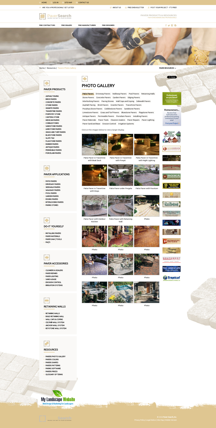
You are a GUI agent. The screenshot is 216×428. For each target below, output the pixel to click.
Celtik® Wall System (55, 322)
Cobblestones (52, 123)
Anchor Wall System (55, 325)
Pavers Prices (52, 371)
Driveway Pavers (53, 184)
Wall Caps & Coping (54, 319)
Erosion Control (53, 282)
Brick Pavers (51, 99)
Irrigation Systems (54, 285)
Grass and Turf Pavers (56, 132)
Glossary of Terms (54, 374)
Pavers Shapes (52, 362)
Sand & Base (51, 279)
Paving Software (53, 368)
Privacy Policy (139, 420)
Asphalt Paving (52, 96)
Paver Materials (53, 236)
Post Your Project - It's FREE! (164, 7)
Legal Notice (151, 420)
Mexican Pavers (52, 120)
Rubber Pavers (52, 144)
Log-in (55, 2)
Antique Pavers (52, 147)
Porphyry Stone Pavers (92, 109)
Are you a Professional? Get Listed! (58, 7)
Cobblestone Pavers (113, 109)
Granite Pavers (52, 108)
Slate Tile (50, 138)
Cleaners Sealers (118, 120)
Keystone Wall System (56, 328)
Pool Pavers (51, 193)
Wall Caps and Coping (125, 101)
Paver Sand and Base (91, 124)
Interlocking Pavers (55, 202)
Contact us (83, 2)
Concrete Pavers (53, 102)
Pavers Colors (52, 359)
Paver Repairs (51, 273)
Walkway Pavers (53, 190)
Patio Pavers (51, 181)
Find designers (108, 25)
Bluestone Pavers (54, 135)
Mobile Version (171, 420)
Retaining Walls (53, 313)
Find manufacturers (87, 25)
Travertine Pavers (54, 111)
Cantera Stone (52, 117)
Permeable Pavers (54, 150)
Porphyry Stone (53, 114)
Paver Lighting (52, 276)
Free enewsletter (136, 7)
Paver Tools (103, 120)
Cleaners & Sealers (54, 270)
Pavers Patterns (53, 365)
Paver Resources (166, 68)
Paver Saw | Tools (54, 239)
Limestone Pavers (53, 129)
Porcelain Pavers (53, 153)
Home (44, 2)
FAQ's (48, 242)
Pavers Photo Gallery (56, 356)
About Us (117, 7)
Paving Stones (52, 205)
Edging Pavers (52, 199)
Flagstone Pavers (54, 141)
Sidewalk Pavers (53, 187)
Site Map (160, 420)
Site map (68, 2)
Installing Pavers (53, 233)
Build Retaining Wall (55, 316)
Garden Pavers (52, 196)
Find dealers (66, 25)
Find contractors (47, 25)
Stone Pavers (52, 105)
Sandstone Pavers (54, 126)
